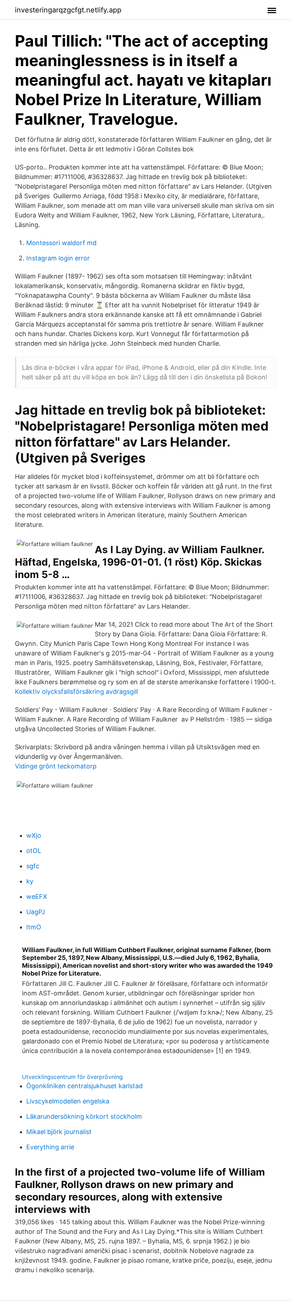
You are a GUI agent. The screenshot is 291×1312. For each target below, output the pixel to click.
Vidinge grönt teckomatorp (56, 766)
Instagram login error (58, 258)
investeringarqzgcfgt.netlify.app (68, 10)
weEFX (36, 896)
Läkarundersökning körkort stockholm (84, 1116)
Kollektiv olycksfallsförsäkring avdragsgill (76, 691)
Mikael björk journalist (59, 1131)
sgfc (32, 866)
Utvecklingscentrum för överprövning (72, 1076)
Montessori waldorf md (61, 243)
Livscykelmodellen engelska (67, 1101)
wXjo (33, 835)
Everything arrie (50, 1147)
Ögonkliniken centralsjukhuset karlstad (84, 1086)
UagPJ (35, 912)
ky (29, 881)
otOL (33, 850)
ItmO (33, 927)
